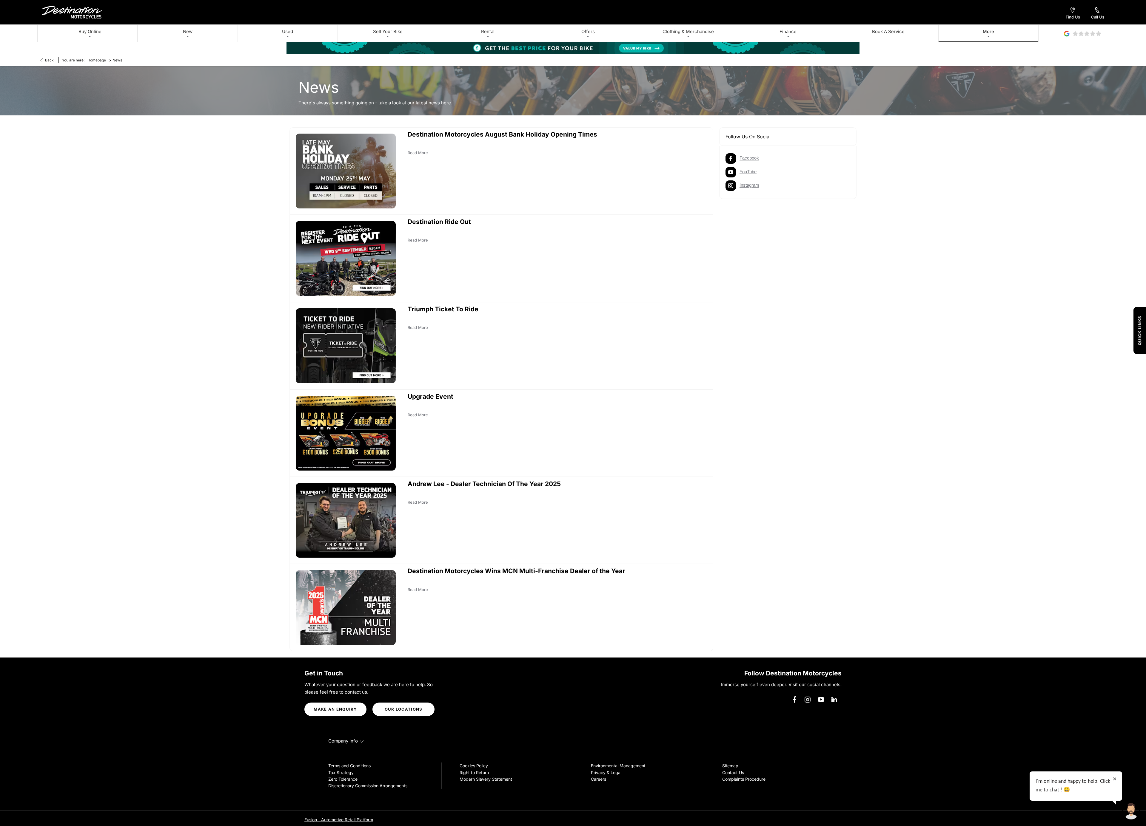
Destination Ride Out (439, 221)
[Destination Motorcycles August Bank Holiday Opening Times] (346, 171)
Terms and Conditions (349, 765)
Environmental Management (618, 765)
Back (49, 60)
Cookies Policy (474, 765)
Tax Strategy (341, 772)
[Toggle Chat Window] (1131, 811)
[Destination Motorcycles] (72, 12)
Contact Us (733, 772)
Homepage (96, 60)
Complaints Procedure (743, 779)
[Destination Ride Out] (346, 258)
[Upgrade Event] (346, 433)
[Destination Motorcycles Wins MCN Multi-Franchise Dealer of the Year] (346, 607)
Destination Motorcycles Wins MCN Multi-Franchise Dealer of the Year (516, 571)
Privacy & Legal (606, 772)
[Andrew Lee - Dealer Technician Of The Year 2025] (346, 520)
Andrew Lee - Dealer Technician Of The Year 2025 (484, 484)
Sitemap (730, 765)
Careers (598, 779)
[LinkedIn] (834, 699)
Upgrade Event (430, 396)
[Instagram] (807, 699)
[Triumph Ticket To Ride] (346, 345)
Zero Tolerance (343, 779)
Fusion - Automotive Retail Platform (338, 819)
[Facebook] (794, 699)
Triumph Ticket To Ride (443, 309)
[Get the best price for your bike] (573, 48)
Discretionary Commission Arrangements (367, 785)
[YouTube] (821, 699)
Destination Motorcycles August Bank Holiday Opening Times (502, 134)
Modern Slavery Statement (486, 779)
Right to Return (474, 772)
